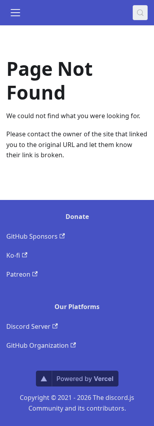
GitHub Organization (37, 345)
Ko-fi (13, 255)
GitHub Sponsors (32, 236)
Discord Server (28, 326)
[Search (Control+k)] (140, 12)
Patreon (18, 274)
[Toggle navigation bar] (15, 13)
